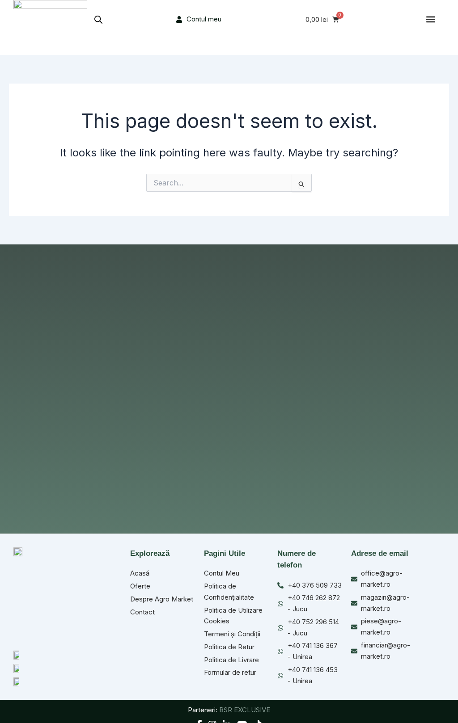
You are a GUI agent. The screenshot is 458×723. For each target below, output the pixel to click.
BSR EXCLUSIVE (244, 710)
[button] (430, 19)
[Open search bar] (98, 19)
